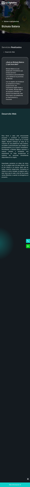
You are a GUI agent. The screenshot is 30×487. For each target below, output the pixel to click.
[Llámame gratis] (28, 241)
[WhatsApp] (28, 246)
